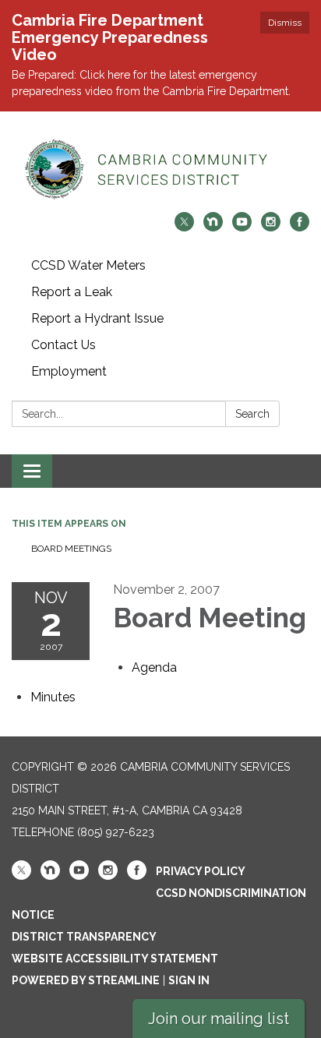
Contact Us (63, 344)
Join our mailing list (218, 1018)
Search (252, 414)
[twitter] (184, 227)
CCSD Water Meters (88, 265)
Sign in (189, 980)
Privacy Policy (200, 871)
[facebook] (299, 227)
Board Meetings (71, 548)
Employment (69, 371)
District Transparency (84, 936)
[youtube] (242, 227)
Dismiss (285, 22)
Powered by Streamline (86, 980)
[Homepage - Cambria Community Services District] (160, 169)
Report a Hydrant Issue (97, 318)
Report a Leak (71, 291)
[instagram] (270, 227)
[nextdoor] (213, 227)
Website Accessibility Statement (115, 958)
